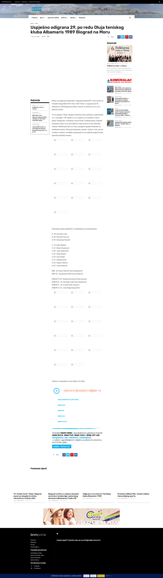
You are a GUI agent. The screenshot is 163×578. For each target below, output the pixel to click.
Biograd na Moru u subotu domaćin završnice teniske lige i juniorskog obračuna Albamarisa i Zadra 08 (63, 496)
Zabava (72, 17)
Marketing (24, 1)
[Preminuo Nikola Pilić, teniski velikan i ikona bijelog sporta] (133, 481)
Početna (35, 17)
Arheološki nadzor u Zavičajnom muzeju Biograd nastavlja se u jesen (39, 129)
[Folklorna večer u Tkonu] (119, 53)
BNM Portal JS (114, 63)
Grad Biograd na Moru (36, 553)
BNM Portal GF (20, 500)
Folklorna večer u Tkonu (38, 108)
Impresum (17, 1)
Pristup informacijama (34, 1)
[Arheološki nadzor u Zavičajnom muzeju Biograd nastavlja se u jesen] (110, 99)
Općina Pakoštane (35, 557)
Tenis (36, 23)
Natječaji (82, 17)
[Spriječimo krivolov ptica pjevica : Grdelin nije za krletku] (110, 123)
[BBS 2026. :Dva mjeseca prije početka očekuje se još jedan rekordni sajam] (110, 89)
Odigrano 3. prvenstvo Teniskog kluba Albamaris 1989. (97, 495)
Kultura (63, 17)
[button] (129, 17)
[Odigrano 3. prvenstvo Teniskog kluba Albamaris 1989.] (99, 481)
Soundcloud (37, 568)
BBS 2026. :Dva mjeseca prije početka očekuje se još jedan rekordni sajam (39, 117)
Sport (42, 17)
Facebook (36, 566)
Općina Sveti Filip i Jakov (37, 555)
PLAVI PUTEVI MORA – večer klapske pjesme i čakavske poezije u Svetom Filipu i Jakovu (122, 112)
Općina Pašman (35, 560)
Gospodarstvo (35, 112)
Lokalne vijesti (118, 96)
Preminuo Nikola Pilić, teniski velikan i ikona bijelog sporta (133, 495)
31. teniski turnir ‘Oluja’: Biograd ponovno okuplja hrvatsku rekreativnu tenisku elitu (27, 496)
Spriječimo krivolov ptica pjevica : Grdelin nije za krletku (123, 123)
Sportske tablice (53, 17)
